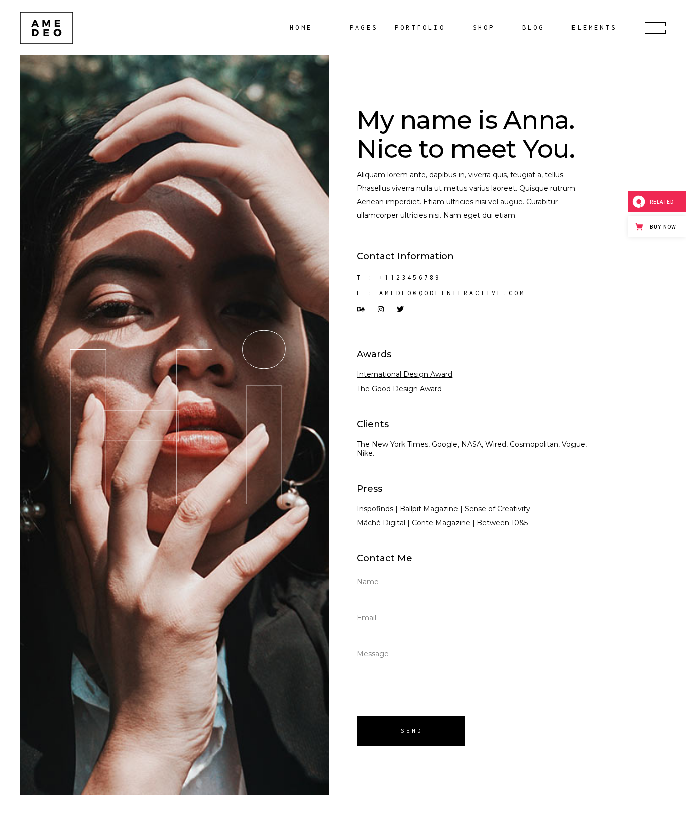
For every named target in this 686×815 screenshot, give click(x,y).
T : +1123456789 (399, 277)
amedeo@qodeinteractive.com (452, 293)
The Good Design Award (399, 388)
